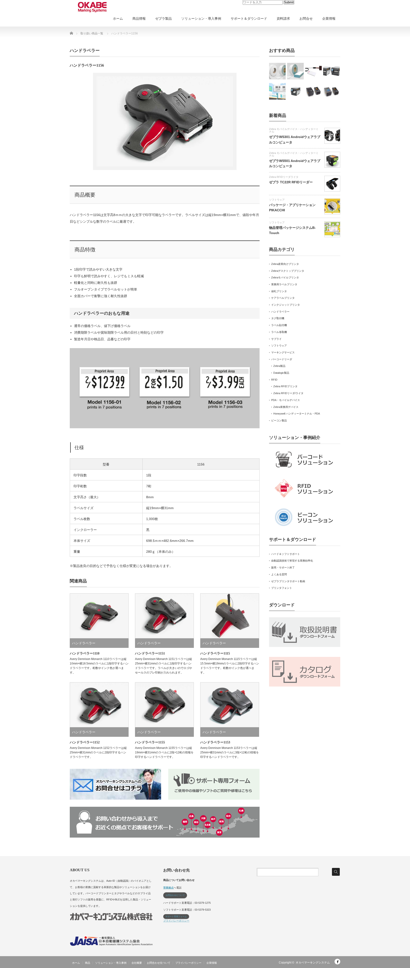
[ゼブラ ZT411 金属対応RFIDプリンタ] (295, 91)
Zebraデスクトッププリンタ (287, 270)
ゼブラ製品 (163, 18)
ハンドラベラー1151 (150, 653)
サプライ (276, 338)
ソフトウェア (277, 199)
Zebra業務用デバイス (285, 407)
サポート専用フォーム (176, 916)
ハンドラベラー (85, 50)
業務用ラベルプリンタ (284, 284)
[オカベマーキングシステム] (92, 7)
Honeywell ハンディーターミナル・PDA (296, 413)
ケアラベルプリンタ (283, 297)
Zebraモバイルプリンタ (285, 277)
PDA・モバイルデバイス (285, 400)
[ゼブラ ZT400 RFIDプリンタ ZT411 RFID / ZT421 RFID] (331, 71)
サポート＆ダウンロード (249, 18)
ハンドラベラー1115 (215, 653)
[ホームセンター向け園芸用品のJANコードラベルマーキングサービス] (277, 91)
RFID (274, 379)
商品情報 (139, 18)
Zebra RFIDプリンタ (285, 386)
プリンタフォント (281, 587)
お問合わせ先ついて (158, 962)
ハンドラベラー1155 (150, 742)
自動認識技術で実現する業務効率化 (292, 560)
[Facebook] (337, 961)
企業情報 (328, 18)
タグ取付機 (277, 318)
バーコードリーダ (281, 359)
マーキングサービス (283, 352)
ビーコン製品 (279, 420)
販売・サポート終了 (283, 567)
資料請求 (283, 18)
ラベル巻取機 (279, 332)
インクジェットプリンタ (285, 304)
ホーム (118, 18)
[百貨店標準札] (277, 71)
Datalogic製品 (281, 372)
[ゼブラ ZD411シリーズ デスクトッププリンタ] (313, 91)
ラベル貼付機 (279, 325)
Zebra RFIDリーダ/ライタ (288, 393)
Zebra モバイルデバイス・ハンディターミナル (293, 130)
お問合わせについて (175, 895)
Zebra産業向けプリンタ (285, 264)
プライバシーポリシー (176, 920)
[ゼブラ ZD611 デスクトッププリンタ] (331, 91)
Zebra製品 (279, 365)
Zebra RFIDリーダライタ (283, 176)
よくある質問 (279, 574)
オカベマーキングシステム (313, 962)
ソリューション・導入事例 (201, 18)
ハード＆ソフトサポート (285, 554)
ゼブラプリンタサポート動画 (288, 581)
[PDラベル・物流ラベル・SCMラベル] (295, 71)
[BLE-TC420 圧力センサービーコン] (313, 71)
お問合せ (306, 18)
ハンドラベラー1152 (85, 742)
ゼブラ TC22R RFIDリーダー (291, 182)
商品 (87, 962)
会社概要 (136, 962)
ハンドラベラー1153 (215, 742)
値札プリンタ (279, 291)
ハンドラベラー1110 (84, 653)
